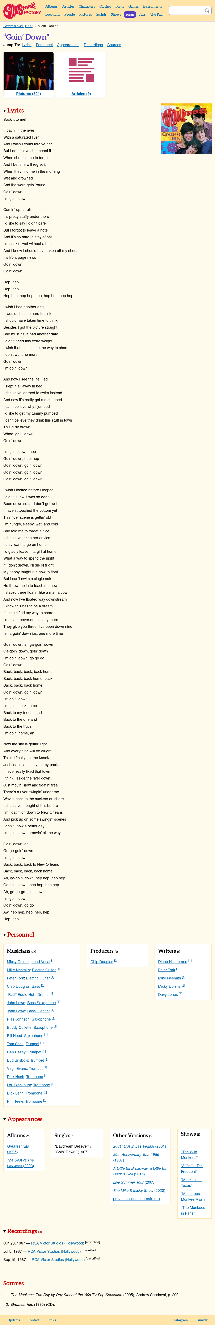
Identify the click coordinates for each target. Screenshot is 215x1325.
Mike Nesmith (18, 969)
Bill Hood (14, 1035)
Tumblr (202, 1320)
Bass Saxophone (41, 1002)
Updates (13, 1320)
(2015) (139, 1171)
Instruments (152, 6)
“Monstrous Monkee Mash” (193, 1196)
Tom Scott (15, 1043)
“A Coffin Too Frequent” (192, 1168)
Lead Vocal (40, 961)
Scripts (101, 14)
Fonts (119, 6)
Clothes (105, 6)
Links (51, 1320)
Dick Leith (15, 1093)
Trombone (34, 1076)
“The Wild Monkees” (189, 1154)
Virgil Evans (17, 1068)
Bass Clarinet (38, 1010)
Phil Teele (15, 1101)
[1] (53, 960)
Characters (87, 6)
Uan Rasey (16, 1051)
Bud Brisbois (17, 1060)
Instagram (180, 1320)
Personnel (44, 44)
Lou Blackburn (19, 1084)
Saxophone (41, 1019)
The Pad (156, 14)
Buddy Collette (19, 1027)
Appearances (68, 44)
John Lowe (16, 1002)
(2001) (139, 1146)
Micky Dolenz (18, 961)
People (69, 14)
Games (133, 6)
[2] (116, 960)
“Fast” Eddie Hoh (21, 994)
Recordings (93, 44)
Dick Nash (15, 1076)
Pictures (85, 14)
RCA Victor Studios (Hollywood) (57, 1243)
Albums (51, 6)
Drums (43, 994)
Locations (52, 14)
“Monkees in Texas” (191, 1182)
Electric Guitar (44, 969)
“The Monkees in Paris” (193, 1210)
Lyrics (26, 44)
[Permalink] (29, 111)
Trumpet (32, 1043)
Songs (130, 14)
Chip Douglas (18, 986)
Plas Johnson (18, 1019)
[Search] (207, 10)
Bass (36, 986)
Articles (68, 6)
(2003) (20, 1162)
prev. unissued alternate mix (136, 1198)
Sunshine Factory (22, 10)
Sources (114, 44)
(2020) (139, 1190)
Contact (33, 1320)
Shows (116, 14)
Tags (142, 14)
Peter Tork (15, 978)
